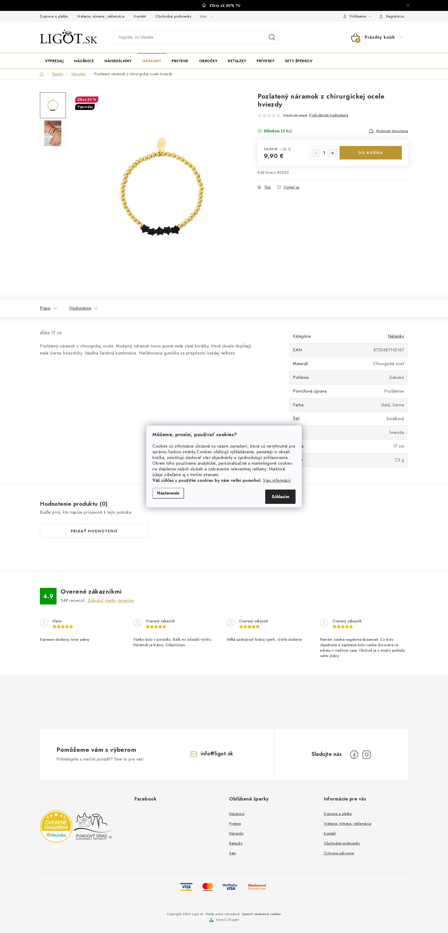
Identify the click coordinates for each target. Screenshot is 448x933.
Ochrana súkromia (339, 853)
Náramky (396, 336)
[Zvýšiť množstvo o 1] (332, 153)
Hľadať (272, 37)
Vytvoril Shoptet (227, 919)
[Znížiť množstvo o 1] (315, 153)
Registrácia (395, 16)
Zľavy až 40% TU (225, 5)
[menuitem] (54, 61)
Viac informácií (277, 480)
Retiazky (235, 843)
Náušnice (236, 813)
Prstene (235, 823)
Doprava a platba (54, 16)
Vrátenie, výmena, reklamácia (101, 16)
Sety (232, 853)
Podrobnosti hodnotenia (328, 115)
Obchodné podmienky (173, 16)
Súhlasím (280, 497)
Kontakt (140, 16)
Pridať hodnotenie (94, 531)
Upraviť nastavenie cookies (261, 914)
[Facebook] (354, 754)
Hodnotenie (80, 308)
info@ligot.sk (217, 753)
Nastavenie (168, 493)
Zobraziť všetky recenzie (111, 600)
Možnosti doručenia (392, 131)
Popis (45, 308)
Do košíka (371, 152)
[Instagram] (366, 754)
